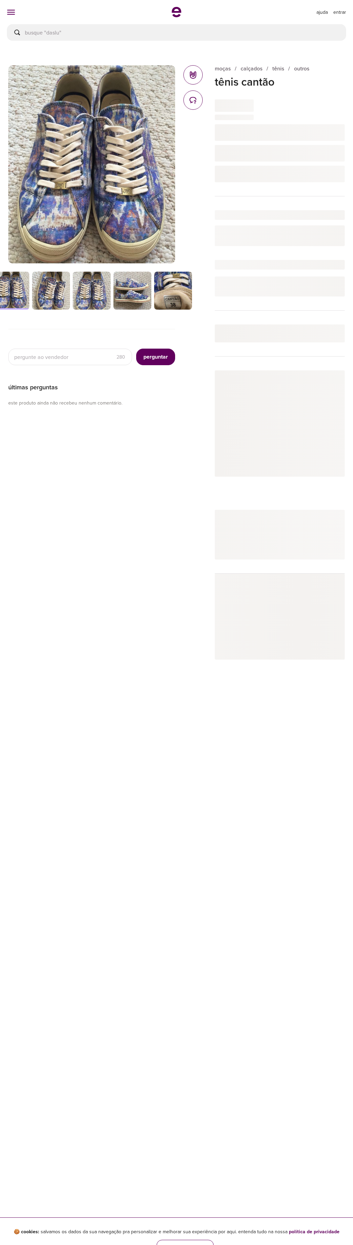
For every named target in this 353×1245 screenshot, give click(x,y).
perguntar (155, 357)
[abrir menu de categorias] (11, 12)
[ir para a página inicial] (176, 15)
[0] (193, 75)
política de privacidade (314, 1231)
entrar (339, 12)
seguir (329, 383)
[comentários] (193, 100)
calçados (251, 68)
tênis (278, 68)
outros (301, 68)
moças (223, 68)
